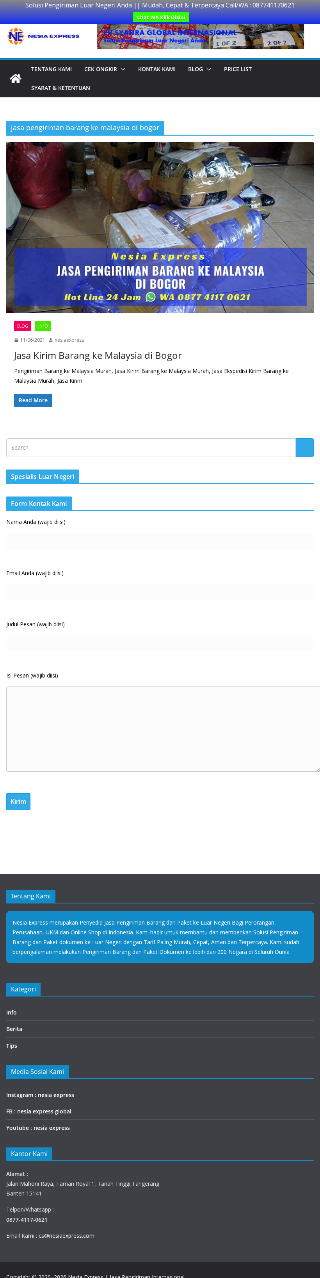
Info (43, 326)
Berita (14, 1028)
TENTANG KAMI (51, 69)
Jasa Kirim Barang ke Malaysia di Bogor (98, 355)
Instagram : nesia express (40, 1095)
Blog (195, 69)
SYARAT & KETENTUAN (60, 87)
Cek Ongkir (100, 69)
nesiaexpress (69, 340)
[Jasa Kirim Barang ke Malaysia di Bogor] (160, 227)
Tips (11, 1045)
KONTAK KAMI (157, 69)
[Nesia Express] (15, 78)
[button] (121, 69)
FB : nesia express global (38, 1111)
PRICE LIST (238, 69)
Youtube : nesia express (38, 1127)
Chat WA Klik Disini (161, 17)
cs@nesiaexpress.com (65, 1235)
